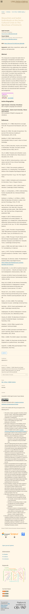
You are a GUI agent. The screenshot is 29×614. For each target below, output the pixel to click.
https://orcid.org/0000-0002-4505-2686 (9, 33)
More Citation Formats (8, 374)
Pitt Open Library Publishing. (5, 605)
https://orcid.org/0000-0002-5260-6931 (9, 39)
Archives (8, 12)
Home (3, 12)
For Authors (5, 556)
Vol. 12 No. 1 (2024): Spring (18, 12)
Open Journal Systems (8, 545)
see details (10, 98)
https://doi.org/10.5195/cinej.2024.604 (14, 43)
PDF (5, 353)
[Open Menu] (1, 1)
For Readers (5, 554)
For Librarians (5, 559)
